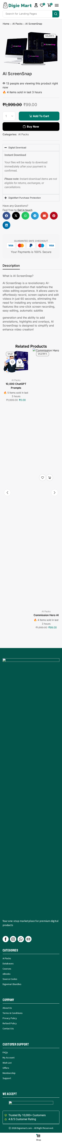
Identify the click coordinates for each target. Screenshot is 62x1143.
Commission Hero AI (46, 615)
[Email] (28, 939)
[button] (36, 5)
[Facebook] (6, 939)
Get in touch (24, 210)
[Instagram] (13, 939)
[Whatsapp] (21, 939)
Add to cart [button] (19, 362)
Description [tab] (11, 265)
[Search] (55, 13)
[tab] (11, 266)
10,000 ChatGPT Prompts (16, 385)
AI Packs (17, 23)
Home (6, 23)
